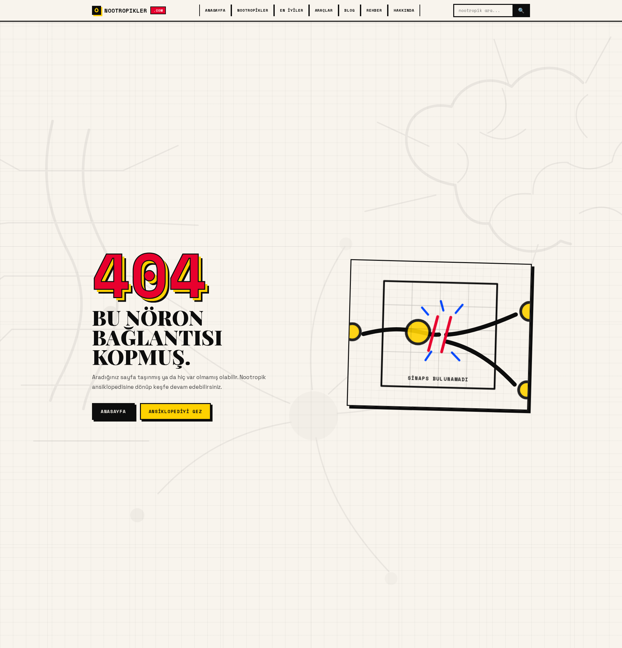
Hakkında (404, 10)
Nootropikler (252, 10)
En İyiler (291, 10)
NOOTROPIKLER (133, 10)
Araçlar (324, 10)
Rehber (374, 10)
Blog (349, 10)
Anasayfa (215, 10)
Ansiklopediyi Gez (175, 411)
